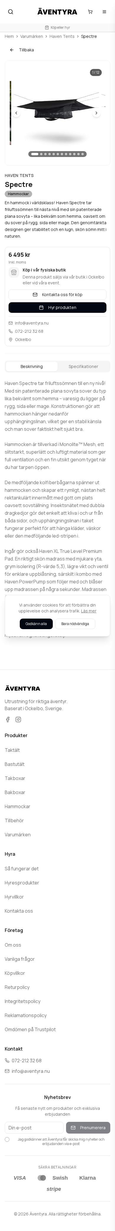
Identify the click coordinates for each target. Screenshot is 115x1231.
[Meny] (104, 12)
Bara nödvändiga (75, 623)
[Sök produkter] (11, 12)
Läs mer (88, 611)
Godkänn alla (36, 623)
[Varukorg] (90, 12)
